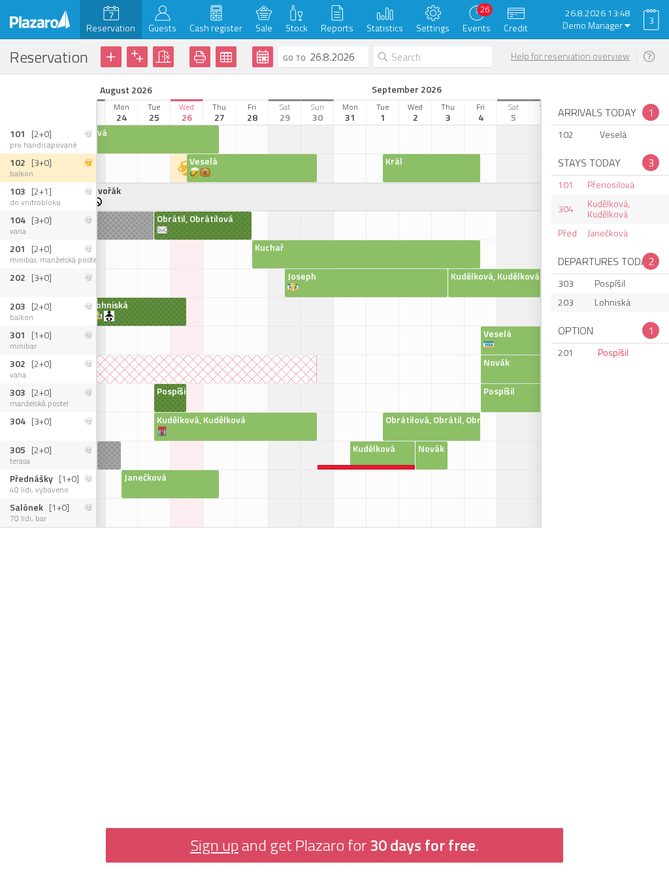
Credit (516, 28)
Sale (263, 28)
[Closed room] (163, 56)
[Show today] (262, 56)
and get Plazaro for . (334, 845)
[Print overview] (199, 56)
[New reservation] (111, 56)
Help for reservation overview (570, 56)
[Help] (651, 56)
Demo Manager (594, 25)
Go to (294, 58)
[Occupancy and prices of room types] (226, 56)
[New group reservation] (137, 56)
